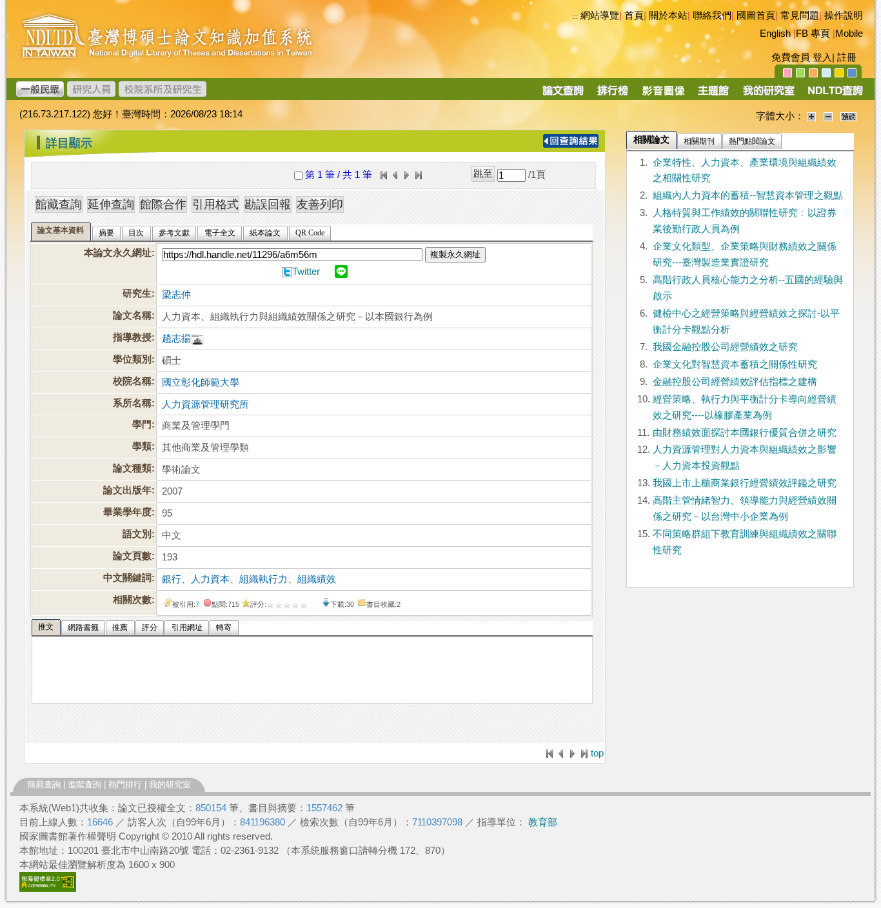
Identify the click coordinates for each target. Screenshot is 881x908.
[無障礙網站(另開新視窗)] (47, 888)
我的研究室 (170, 784)
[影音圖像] (663, 95)
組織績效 (316, 579)
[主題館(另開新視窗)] (713, 95)
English (775, 33)
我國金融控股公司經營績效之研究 (725, 347)
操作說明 (843, 15)
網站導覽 (599, 15)
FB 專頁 (813, 33)
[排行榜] (613, 95)
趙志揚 (176, 338)
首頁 (634, 15)
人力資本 (210, 579)
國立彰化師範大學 (200, 382)
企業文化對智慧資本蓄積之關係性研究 (735, 364)
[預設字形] (848, 116)
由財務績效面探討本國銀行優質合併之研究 (744, 433)
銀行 (171, 579)
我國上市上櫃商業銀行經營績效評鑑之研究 (744, 483)
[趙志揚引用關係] (197, 338)
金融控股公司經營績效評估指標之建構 (735, 382)
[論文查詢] (563, 95)
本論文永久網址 (118, 253)
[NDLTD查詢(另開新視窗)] (834, 95)
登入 (822, 57)
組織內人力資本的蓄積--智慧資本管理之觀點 (748, 195)
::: (575, 16)
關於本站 (668, 15)
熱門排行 (125, 784)
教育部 (542, 822)
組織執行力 (263, 579)
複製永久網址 (455, 254)
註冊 (846, 57)
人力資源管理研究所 (205, 404)
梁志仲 (176, 295)
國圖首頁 (756, 15)
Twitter (306, 271)
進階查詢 (84, 784)
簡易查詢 (44, 784)
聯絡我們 (712, 15)
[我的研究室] (768, 95)
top (597, 753)
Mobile (849, 33)
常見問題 (799, 15)
